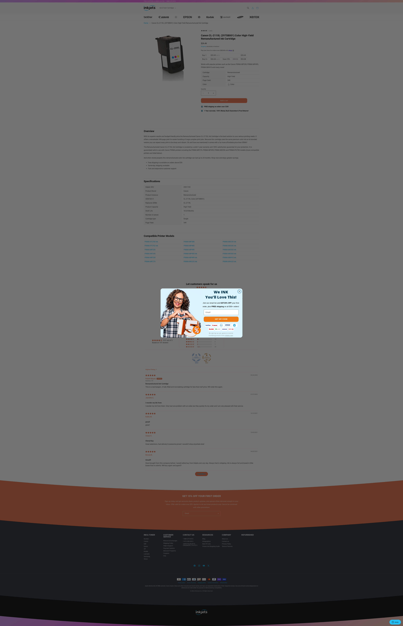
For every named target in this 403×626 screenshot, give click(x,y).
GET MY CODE (221, 319)
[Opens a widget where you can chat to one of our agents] (395, 622)
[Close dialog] (239, 291)
